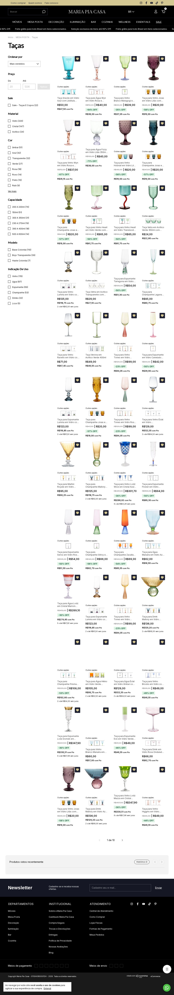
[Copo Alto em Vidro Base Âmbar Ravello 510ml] (63, 348)
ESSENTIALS (143, 21)
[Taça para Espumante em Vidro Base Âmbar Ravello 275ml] (74, 348)
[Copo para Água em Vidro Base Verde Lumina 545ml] (74, 285)
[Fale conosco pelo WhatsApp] (167, 988)
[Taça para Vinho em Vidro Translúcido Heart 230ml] (93, 221)
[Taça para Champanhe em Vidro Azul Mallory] (102, 477)
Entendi (47, 988)
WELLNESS (124, 21)
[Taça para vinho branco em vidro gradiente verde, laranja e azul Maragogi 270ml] (124, 91)
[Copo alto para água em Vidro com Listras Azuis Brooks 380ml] (148, 675)
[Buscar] (43, 11)
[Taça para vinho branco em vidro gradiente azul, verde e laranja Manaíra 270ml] (153, 545)
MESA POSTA (35, 21)
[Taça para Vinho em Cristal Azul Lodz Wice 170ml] (130, 477)
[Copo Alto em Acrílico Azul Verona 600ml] (91, 348)
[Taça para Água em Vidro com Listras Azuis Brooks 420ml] (153, 675)
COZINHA (107, 21)
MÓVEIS (17, 21)
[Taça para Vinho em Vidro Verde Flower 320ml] (150, 477)
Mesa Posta (14, 917)
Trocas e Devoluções (59, 929)
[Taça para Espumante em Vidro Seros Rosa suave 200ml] (68, 545)
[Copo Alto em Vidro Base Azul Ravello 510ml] (68, 348)
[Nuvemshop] (137, 977)
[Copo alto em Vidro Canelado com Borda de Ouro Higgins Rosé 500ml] (148, 802)
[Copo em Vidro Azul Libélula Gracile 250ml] (68, 91)
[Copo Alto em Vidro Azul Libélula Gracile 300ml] (63, 91)
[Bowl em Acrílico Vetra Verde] (153, 221)
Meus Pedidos (97, 934)
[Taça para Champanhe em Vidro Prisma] (74, 675)
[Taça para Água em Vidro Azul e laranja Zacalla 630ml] (119, 545)
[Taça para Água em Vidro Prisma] (63, 675)
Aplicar (43, 86)
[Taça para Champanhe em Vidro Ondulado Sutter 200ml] (148, 743)
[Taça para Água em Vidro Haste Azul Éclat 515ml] (153, 413)
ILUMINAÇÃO (77, 21)
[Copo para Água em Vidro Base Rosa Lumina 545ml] (68, 285)
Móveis (11, 911)
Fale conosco (51, 3)
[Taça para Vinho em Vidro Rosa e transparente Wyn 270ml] (102, 91)
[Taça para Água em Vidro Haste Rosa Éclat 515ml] (158, 413)
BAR (93, 21)
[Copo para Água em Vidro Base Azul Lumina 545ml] (63, 285)
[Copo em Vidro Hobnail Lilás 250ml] (130, 156)
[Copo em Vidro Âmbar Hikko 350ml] (91, 675)
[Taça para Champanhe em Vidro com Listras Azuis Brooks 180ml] (158, 675)
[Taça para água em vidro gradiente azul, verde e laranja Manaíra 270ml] (148, 545)
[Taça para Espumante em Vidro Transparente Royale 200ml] (68, 477)
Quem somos (35, 3)
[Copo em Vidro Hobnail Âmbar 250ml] (119, 156)
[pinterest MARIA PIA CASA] (162, 3)
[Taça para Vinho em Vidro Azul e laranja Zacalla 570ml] (130, 545)
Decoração (13, 923)
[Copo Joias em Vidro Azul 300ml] (153, 91)
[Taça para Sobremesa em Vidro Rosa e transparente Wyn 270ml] (96, 91)
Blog (51, 952)
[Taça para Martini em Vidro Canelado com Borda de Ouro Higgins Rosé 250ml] (158, 802)
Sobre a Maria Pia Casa (60, 911)
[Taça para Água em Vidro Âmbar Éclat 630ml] (148, 413)
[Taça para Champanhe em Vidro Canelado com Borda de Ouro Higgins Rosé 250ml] (153, 802)
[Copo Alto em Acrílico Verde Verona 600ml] (102, 348)
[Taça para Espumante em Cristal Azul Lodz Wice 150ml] (125, 477)
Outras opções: (63, 87)
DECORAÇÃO (56, 21)
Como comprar (18, 3)
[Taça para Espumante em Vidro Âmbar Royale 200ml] (63, 477)
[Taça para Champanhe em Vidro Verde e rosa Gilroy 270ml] (96, 545)
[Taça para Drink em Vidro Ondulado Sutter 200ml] (153, 743)
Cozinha (12, 940)
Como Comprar (97, 917)
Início (10, 37)
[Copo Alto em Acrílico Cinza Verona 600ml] (96, 348)
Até (24, 81)
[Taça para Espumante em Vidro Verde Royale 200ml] (74, 477)
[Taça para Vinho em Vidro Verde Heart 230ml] (99, 221)
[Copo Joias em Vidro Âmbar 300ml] (148, 91)
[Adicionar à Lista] (77, 59)
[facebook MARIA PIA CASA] (146, 3)
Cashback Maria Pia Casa (61, 917)
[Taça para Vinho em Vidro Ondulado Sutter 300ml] (158, 743)
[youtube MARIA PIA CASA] (151, 3)
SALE (159, 21)
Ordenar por (15, 56)
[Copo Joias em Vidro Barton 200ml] (158, 91)
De (9, 81)
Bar (9, 934)
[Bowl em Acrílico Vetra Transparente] (91, 285)
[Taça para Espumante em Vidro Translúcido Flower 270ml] (155, 477)
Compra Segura (56, 923)
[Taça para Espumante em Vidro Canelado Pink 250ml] (152, 348)
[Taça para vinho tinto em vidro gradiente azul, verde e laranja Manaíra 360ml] (158, 545)
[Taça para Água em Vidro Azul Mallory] (91, 477)
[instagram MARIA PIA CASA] (141, 3)
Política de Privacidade (60, 940)
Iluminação (13, 929)
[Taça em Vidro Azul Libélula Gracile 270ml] (74, 91)
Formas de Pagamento (101, 929)
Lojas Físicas (96, 923)
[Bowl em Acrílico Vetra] (148, 221)
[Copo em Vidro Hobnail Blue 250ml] (125, 156)
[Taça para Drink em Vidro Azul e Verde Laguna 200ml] (158, 285)
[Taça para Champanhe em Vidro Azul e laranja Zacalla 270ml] (125, 545)
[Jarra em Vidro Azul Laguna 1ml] (148, 285)
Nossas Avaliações (58, 946)
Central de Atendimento (101, 911)
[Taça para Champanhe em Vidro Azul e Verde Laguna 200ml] (153, 285)
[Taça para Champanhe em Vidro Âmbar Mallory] (96, 477)
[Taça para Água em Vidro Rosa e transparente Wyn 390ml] (91, 91)
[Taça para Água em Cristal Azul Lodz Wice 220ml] (119, 477)
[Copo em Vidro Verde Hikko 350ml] (102, 675)
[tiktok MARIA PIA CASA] (156, 3)
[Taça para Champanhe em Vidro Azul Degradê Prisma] (68, 675)
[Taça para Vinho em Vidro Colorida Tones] (119, 348)
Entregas (53, 934)
